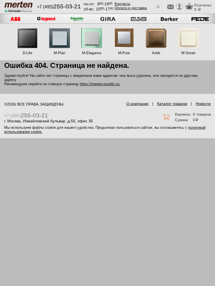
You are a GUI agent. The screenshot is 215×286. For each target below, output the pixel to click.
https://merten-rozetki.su (100, 84)
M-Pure (124, 53)
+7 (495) (59, 6)
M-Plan (59, 53)
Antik (156, 53)
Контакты (122, 4)
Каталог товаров (172, 103)
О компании (137, 103)
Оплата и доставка (130, 8)
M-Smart (188, 53)
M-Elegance (91, 53)
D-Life (27, 53)
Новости (203, 103)
